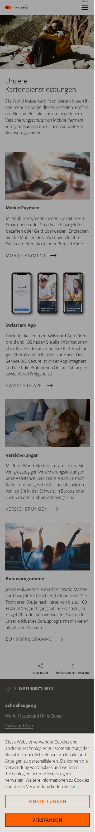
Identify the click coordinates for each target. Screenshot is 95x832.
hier (74, 786)
